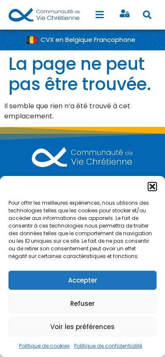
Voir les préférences (82, 326)
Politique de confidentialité (108, 345)
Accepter (82, 280)
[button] (152, 186)
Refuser (82, 303)
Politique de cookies (44, 345)
